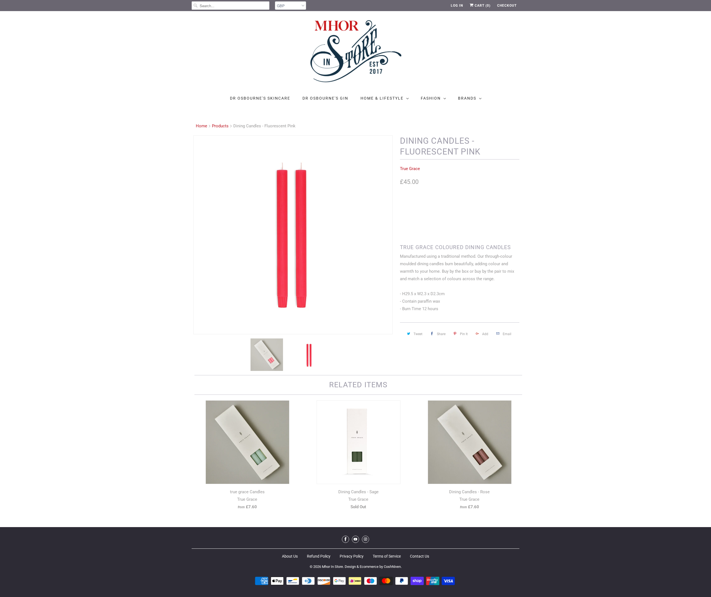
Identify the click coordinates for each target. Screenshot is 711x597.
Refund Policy (319, 556)
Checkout (507, 5)
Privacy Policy (352, 556)
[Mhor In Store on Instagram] (365, 539)
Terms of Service (387, 556)
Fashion (431, 98)
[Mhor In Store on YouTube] (355, 539)
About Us (290, 556)
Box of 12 (411, 205)
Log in (457, 5)
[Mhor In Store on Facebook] (345, 539)
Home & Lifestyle (382, 98)
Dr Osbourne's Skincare (260, 98)
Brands (467, 98)
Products (220, 125)
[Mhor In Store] (355, 52)
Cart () (482, 5)
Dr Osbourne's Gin (325, 98)
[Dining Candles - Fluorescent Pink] (293, 234)
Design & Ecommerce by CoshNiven (373, 567)
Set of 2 (436, 205)
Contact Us (419, 556)
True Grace (410, 168)
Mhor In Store (332, 567)
